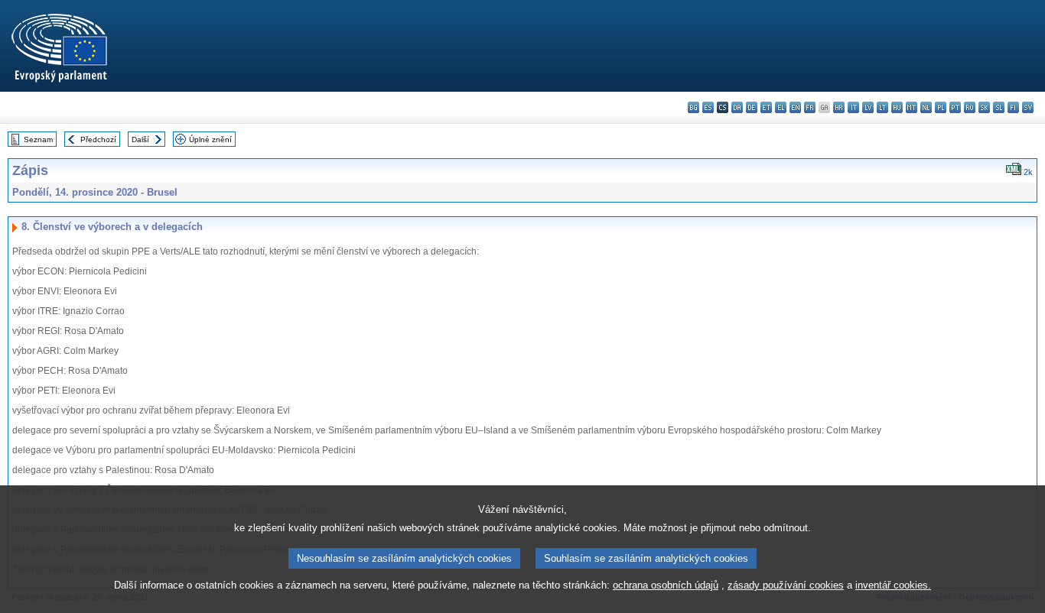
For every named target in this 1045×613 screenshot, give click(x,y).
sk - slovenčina (984, 107)
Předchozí (98, 139)
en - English (795, 107)
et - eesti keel (766, 107)
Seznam (38, 139)
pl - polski (940, 107)
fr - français (809, 107)
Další (140, 139)
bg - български (693, 107)
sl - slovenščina (998, 107)
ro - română (969, 107)
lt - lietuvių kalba (882, 107)
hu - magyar (897, 107)
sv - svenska (1028, 107)
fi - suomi (1013, 107)
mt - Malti (911, 107)
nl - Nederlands (926, 107)
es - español (708, 107)
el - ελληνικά (780, 107)
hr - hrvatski (839, 107)
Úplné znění (210, 139)
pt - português (955, 107)
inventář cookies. (893, 585)
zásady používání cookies (786, 585)
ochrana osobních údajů (665, 585)
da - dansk (737, 107)
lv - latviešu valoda (868, 107)
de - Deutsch (751, 107)
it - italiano (853, 107)
